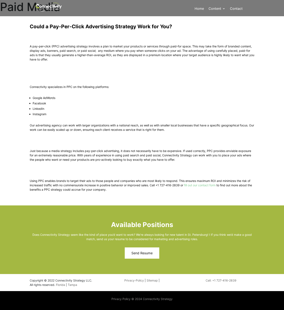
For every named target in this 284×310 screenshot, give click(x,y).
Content (215, 9)
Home (199, 9)
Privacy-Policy (134, 280)
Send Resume (142, 253)
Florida (61, 285)
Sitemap (152, 280)
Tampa (72, 285)
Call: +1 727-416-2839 (221, 280)
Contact (236, 9)
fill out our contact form (200, 185)
